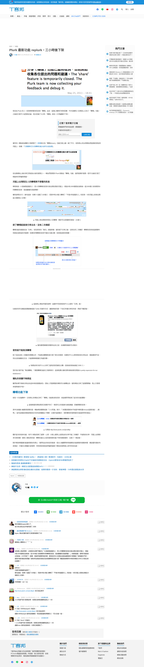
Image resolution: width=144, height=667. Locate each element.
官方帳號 (53, 512)
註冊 (132, 9)
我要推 (100, 522)
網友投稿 (120, 658)
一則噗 (38, 143)
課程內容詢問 (121, 651)
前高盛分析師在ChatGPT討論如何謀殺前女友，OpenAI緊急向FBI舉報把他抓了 (42, 460)
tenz (18, 597)
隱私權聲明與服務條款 (86, 648)
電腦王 (100, 658)
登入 (127, 9)
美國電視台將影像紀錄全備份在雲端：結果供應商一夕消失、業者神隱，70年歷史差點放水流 (47, 470)
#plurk (12, 476)
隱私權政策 (97, 2)
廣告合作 (63, 651)
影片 (49, 16)
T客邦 (100, 648)
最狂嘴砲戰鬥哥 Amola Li (24, 531)
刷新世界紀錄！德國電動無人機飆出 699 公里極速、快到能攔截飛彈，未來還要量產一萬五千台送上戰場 (121, 67)
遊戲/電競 (32, 16)
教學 (44, 16)
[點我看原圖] (57, 401)
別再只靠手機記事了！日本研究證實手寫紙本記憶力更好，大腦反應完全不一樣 (121, 54)
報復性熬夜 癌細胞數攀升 (21, 463)
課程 (67, 16)
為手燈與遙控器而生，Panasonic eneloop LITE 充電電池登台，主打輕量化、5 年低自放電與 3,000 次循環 (121, 112)
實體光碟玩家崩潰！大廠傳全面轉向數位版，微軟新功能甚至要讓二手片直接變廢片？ (121, 106)
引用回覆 (51, 522)
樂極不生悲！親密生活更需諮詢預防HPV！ (28, 466)
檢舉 (55, 522)
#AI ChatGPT (76, 16)
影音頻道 (79, 512)
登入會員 (29, 632)
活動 (54, 16)
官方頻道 (66, 512)
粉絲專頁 (40, 512)
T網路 (16, 46)
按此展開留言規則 (32, 634)
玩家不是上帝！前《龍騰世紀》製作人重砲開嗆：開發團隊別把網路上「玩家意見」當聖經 (121, 86)
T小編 (15, 55)
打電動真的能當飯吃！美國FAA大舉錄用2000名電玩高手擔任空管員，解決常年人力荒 (121, 61)
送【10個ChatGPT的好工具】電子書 (53, 500)
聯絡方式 (63, 655)
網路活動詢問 (121, 655)
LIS (18, 565)
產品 (18, 16)
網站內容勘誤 (121, 648)
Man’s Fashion (103, 651)
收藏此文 (38, 55)
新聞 (11, 16)
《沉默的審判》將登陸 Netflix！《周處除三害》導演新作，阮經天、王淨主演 (41, 457)
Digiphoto (101, 655)
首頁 (10, 46)
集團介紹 (63, 648)
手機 (25, 16)
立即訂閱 (86, 134)
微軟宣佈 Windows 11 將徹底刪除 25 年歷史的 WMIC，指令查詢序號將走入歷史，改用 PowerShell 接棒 (121, 74)
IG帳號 (91, 512)
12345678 (20, 579)
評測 (39, 16)
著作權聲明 (83, 651)
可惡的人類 (20, 540)
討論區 (62, 16)
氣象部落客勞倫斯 (22, 522)
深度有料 (86, 16)
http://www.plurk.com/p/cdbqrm (25, 591)
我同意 (130, 2)
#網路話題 (20, 476)
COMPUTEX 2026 (98, 16)
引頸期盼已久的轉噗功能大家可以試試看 (38, 146)
